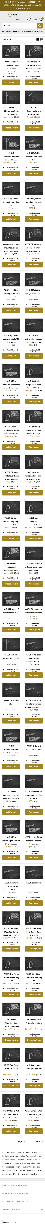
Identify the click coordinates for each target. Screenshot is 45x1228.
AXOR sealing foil (33, 883)
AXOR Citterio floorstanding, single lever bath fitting (34, 475)
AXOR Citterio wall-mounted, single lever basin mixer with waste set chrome (33, 247)
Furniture (16, 32)
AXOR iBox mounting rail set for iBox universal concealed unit (11, 840)
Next (38, 1141)
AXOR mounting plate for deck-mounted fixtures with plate (11, 886)
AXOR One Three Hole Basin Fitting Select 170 (33, 931)
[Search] (40, 25)
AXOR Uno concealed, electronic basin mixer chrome (11, 566)
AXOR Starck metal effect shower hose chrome (33, 612)
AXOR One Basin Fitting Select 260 (34, 1021)
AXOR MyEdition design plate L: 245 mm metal (11, 293)
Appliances (6, 32)
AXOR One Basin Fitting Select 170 (11, 1067)
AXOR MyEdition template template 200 (11, 201)
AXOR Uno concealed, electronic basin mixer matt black (34, 521)
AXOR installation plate (11, 702)
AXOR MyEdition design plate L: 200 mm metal (33, 293)
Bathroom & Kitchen (30, 32)
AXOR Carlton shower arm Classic (11, 656)
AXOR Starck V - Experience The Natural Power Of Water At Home (33, 65)
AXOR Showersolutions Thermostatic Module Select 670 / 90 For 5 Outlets (34, 110)
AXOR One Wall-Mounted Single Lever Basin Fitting (11, 931)
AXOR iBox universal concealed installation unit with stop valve (33, 338)
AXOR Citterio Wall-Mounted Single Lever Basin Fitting (11, 1114)
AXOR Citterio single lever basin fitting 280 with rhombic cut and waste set (33, 384)
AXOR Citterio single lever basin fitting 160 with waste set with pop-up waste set (11, 475)
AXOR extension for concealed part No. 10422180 (33, 794)
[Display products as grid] (37, 39)
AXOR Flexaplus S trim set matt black (11, 611)
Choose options (11, 82)
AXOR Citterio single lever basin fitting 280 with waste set (11, 430)
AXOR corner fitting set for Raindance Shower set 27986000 (33, 840)
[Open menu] (3, 15)
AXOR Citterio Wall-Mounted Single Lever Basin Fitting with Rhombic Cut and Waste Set (33, 1114)
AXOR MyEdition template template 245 (34, 156)
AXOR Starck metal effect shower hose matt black (33, 566)
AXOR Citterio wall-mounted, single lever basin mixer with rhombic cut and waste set (11, 247)
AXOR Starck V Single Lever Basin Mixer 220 (11, 65)
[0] (40, 19)
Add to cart (34, 82)
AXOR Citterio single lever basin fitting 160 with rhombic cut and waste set (33, 430)
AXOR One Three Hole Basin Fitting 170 (11, 977)
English (6, 1222)
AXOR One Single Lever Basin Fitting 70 (34, 977)
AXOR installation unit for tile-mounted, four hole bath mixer (33, 658)
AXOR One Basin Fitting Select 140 (34, 1067)
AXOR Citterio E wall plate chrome (34, 748)
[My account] (31, 19)
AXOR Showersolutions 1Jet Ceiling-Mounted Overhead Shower (11, 110)
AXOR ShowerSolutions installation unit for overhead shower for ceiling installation (11, 749)
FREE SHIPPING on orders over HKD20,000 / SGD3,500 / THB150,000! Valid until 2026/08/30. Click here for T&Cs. (23, 5)
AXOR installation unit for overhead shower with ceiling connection (33, 703)
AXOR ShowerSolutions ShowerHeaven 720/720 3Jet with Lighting (11, 156)
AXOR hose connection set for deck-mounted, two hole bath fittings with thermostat (11, 794)
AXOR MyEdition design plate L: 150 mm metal (11, 338)
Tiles (41, 32)
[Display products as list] (41, 39)
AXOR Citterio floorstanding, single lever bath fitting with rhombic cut (11, 521)
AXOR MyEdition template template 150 (34, 201)
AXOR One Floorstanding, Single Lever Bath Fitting (11, 1022)
